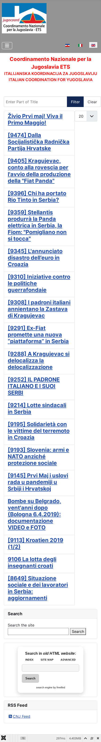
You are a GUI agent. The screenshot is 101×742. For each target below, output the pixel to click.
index (29, 659)
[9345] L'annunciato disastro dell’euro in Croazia (35, 258)
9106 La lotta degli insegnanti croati (32, 562)
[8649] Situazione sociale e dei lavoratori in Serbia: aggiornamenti (38, 588)
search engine (44, 687)
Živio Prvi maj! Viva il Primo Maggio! (35, 119)
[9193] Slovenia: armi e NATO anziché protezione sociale (38, 456)
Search (78, 631)
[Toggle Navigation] (7, 45)
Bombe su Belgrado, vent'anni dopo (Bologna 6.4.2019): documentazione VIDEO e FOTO (34, 514)
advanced (68, 659)
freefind (61, 687)
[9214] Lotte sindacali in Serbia (37, 408)
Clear (92, 101)
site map (47, 659)
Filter (75, 101)
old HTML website (59, 653)
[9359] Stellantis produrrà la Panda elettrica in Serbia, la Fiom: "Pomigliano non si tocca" (37, 225)
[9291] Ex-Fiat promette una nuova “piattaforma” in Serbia (38, 335)
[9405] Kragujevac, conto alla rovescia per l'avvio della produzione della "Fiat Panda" (39, 170)
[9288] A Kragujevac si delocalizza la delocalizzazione (39, 360)
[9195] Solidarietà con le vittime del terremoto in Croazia (39, 431)
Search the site (21, 625)
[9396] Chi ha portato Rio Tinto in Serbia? (37, 196)
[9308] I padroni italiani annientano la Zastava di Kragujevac (39, 309)
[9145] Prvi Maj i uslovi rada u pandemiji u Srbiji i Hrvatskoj (38, 482)
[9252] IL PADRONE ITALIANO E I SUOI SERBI (34, 386)
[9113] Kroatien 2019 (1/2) (35, 543)
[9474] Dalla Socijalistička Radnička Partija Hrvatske (39, 142)
